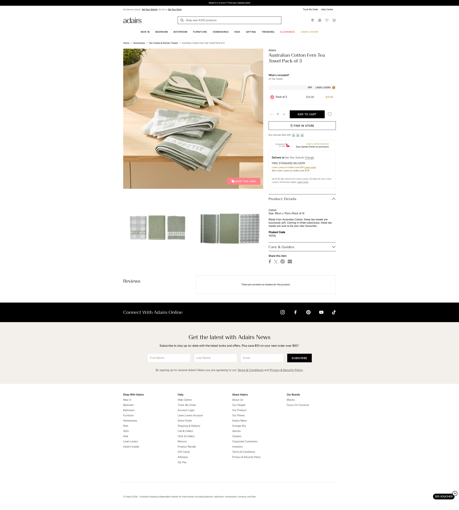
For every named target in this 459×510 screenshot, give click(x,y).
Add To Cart (307, 114)
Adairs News (239, 420)
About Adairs (240, 394)
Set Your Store (175, 9)
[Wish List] (327, 20)
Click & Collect (186, 436)
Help (180, 394)
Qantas (236, 431)
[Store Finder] (312, 20)
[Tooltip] (333, 87)
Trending (268, 32)
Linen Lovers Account (190, 415)
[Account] (319, 20)
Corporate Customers (244, 441)
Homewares (221, 32)
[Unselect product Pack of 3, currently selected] (272, 97)
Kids (237, 32)
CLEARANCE (287, 32)
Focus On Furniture (298, 405)
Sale (125, 436)
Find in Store (304, 125)
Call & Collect (185, 431)
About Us (237, 399)
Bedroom (161, 32)
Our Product (239, 410)
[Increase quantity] (284, 114)
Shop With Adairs (133, 394)
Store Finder (185, 420)
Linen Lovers (309, 32)
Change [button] (309, 157)
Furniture (200, 32)
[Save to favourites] (329, 114)
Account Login (186, 410)
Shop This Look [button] (245, 181)
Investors (237, 446)
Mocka (291, 399)
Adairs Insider (131, 446)
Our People (238, 405)
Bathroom (180, 32)
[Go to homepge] (132, 20)
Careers (236, 436)
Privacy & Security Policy (286, 370)
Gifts (126, 431)
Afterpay (183, 457)
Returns (182, 441)
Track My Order (310, 9)
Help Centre (327, 9)
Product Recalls (187, 446)
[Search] (182, 20)
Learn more (310, 167)
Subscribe (299, 358)
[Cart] (334, 20)
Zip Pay (182, 462)
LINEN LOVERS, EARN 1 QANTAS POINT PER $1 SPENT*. (232, 3)
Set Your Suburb (149, 9)
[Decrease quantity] (271, 114)
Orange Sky (239, 425)
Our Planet (238, 415)
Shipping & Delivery (189, 425)
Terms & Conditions (250, 370)
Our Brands (293, 394)
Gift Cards (184, 451)
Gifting (251, 32)
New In (145, 32)
